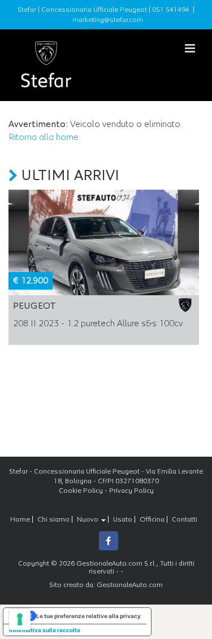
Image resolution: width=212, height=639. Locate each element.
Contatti (184, 519)
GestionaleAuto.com (130, 584)
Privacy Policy (131, 490)
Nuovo (88, 519)
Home (20, 519)
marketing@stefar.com (107, 19)
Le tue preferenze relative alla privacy (88, 615)
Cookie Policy (81, 490)
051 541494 (170, 9)
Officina (152, 519)
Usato (122, 519)
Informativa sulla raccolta (44, 630)
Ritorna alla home (43, 137)
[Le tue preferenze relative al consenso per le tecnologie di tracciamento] (20, 619)
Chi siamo (53, 519)
